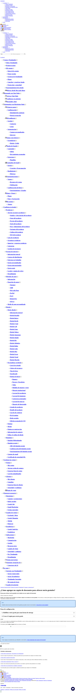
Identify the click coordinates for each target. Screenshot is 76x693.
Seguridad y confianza (14, 551)
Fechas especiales (13, 510)
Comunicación (12, 540)
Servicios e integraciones (9, 680)
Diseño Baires (14, 318)
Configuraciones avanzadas (10, 13)
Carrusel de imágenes (19, 396)
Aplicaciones (10, 535)
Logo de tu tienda (15, 365)
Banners (14, 379)
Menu (3, 30)
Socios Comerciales (13, 573)
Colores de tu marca (16, 368)
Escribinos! (2, 57)
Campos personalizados (17, 132)
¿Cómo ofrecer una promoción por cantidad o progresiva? (11, 665)
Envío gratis (11, 268)
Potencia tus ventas (8, 14)
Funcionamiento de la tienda (15, 87)
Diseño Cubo (14, 349)
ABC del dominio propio (17, 446)
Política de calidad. (22, 689)
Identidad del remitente (17, 112)
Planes (10, 79)
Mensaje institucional (18, 390)
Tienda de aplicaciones (9, 20)
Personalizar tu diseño (14, 362)
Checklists (27, 679)
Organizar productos (14, 240)
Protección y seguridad (15, 85)
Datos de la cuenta (13, 71)
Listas (12, 126)
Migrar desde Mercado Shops (16, 90)
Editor (12, 151)
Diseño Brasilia (14, 315)
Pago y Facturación (13, 199)
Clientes (8, 476)
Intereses (12, 135)
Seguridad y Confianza (14, 487)
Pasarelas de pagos (13, 282)
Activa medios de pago (9, 11)
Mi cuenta (9, 68)
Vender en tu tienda (31, 678)
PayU (11, 296)
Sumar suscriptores (12, 137)
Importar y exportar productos (17, 243)
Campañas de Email (13, 162)
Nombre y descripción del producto (20, 215)
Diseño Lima (14, 329)
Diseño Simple (14, 337)
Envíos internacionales (14, 265)
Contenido (11, 149)
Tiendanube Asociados (14, 579)
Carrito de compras (16, 412)
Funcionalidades (9, 678)
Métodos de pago (11, 276)
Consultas (11, 482)
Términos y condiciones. (5, 689)
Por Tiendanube (12, 554)
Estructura (11, 157)
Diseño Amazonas (15, 335)
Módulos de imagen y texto (20, 387)
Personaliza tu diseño (9, 10)
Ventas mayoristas (12, 560)
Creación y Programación (18, 168)
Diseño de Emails (12, 146)
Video (14, 385)
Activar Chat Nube (12, 96)
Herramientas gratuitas (9, 18)
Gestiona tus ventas (8, 9)
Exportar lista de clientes (15, 485)
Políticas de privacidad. (14, 689)
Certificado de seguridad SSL (17, 457)
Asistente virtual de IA (13, 562)
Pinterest (10, 524)
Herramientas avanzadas (17, 154)
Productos (9, 210)
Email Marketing (13, 507)
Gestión (10, 121)
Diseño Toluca (14, 332)
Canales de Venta (13, 548)
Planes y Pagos (10, 193)
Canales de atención (12, 585)
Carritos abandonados (14, 473)
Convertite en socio (18, 680)
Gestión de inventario (14, 249)
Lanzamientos (5, 16)
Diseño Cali (13, 326)
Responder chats (12, 101)
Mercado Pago (14, 290)
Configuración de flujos (15, 187)
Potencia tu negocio (10, 493)
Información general (14, 254)
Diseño (8, 307)
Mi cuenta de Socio (13, 582)
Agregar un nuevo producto (16, 212)
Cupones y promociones (15, 499)
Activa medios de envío (9, 12)
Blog (14, 679)
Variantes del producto (17, 229)
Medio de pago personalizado (16, 304)
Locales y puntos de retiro (15, 271)
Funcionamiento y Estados (18, 190)
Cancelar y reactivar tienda (16, 82)
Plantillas (13, 160)
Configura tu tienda (8, 5)
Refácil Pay (13, 299)
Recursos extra (12, 546)
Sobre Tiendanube (11, 62)
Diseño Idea (13, 351)
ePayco (12, 301)
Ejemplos (16, 679)
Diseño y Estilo (14, 143)
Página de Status (17, 681)
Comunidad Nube (10, 681)
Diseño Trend (14, 357)
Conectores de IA (13, 565)
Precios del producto (16, 221)
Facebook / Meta (13, 515)
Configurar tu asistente (14, 99)
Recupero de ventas (16, 182)
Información (11, 279)
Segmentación (12, 129)
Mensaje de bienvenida (19, 404)
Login (4, 22)
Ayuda (5, 681)
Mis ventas (11, 465)
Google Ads (11, 504)
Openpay (12, 285)
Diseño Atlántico (15, 343)
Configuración (12, 110)
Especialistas (7, 21)
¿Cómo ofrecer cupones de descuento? (7, 657)
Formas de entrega (12, 251)
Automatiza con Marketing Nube (11, 7)
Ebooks (20, 679)
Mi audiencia (11, 118)
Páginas (10, 424)
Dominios (9, 437)
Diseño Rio (13, 340)
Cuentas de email (13, 454)
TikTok (10, 521)
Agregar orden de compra (15, 468)
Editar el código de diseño (15, 435)
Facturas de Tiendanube (15, 76)
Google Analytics (13, 529)
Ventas (10, 179)
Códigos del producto (16, 232)
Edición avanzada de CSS (17, 421)
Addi (11, 287)
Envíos (10, 165)
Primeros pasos (10, 65)
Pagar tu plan (12, 74)
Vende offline (7, 8)
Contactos (13, 124)
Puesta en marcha (15, 115)
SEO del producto (15, 235)
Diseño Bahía (14, 346)
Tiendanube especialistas (26, 680)
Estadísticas (9, 526)
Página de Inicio (15, 376)
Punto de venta (11, 490)
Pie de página (14, 415)
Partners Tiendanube (9, 15)
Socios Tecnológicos (14, 576)
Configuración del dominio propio (20, 448)
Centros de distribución (15, 257)
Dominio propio (12, 443)
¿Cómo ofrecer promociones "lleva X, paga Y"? (9, 661)
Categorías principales (19, 399)
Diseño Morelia (14, 360)
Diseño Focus (14, 354)
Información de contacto (15, 432)
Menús (10, 426)
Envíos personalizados (14, 262)
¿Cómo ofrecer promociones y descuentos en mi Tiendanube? (12, 653)
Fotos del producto (15, 218)
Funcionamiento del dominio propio (21, 451)
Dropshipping (12, 274)
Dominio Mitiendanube (15, 440)
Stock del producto (15, 224)
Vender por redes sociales (40, 678)
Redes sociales (14, 418)
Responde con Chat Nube (10, 6)
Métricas (12, 174)
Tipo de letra (14, 371)
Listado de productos (16, 407)
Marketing (9, 496)
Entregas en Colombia (14, 260)
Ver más (5, 568)
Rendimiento (11, 171)
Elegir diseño (12, 310)
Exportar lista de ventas (15, 471)
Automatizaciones (12, 176)
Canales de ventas (11, 512)
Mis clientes (11, 479)
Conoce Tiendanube (9, 4)
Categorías (5, 2)
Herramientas (5, 17)
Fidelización (13, 185)
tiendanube (2, 0)
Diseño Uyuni (14, 324)
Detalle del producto (16, 410)
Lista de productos (13, 237)
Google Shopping (13, 518)
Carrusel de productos (19, 393)
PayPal (12, 293)
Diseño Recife (14, 321)
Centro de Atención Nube (5, 587)
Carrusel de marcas (18, 401)
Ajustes (10, 204)
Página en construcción (15, 429)
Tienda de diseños (15, 678)
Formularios (11, 140)
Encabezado (13, 374)
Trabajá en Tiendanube (47, 680)
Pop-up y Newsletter (18, 382)
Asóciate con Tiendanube (13, 571)
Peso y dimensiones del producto (20, 226)
